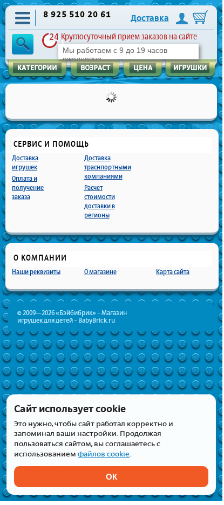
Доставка (150, 18)
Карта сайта (172, 272)
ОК (111, 476)
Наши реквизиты (36, 272)
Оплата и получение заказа (28, 187)
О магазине (100, 272)
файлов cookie (104, 454)
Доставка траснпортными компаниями (107, 167)
